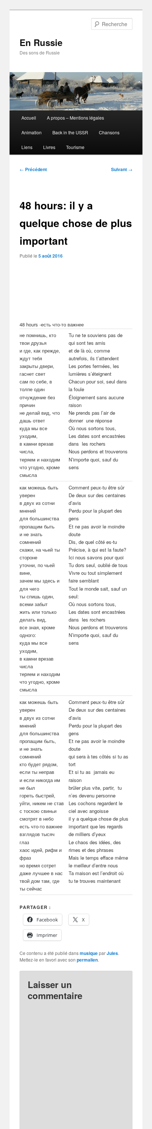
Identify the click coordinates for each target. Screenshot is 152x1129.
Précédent (33, 169)
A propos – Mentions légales (75, 117)
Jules (112, 953)
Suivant (121, 169)
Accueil (28, 117)
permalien (87, 959)
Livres (49, 147)
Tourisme (75, 147)
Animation (31, 132)
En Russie (41, 42)
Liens (26, 147)
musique (89, 953)
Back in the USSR (70, 132)
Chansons (109, 132)
